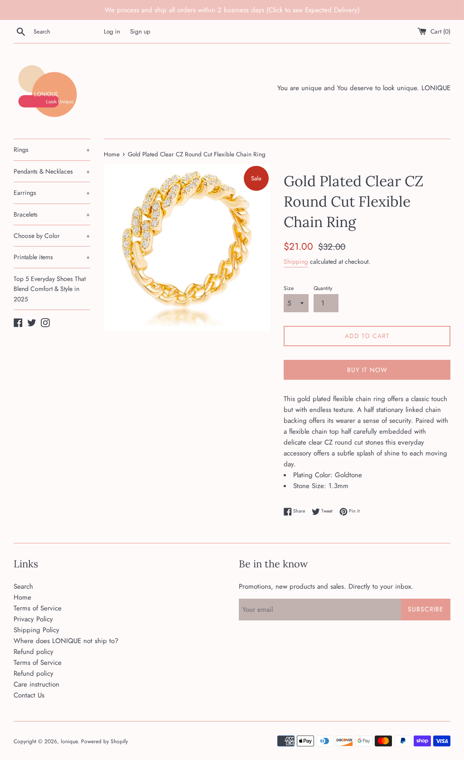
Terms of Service (38, 608)
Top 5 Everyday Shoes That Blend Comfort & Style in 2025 (50, 289)
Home (22, 597)
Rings (52, 149)
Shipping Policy (36, 630)
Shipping (296, 261)
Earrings (52, 192)
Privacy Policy (33, 619)
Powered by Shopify (104, 741)
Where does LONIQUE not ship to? (66, 641)
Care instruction (36, 684)
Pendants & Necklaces (52, 171)
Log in (112, 31)
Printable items (52, 256)
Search (23, 586)
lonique (69, 741)
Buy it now (367, 369)
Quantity (323, 288)
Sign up (140, 31)
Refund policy (33, 652)
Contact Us (29, 695)
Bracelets (52, 214)
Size (289, 288)
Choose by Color (52, 235)
